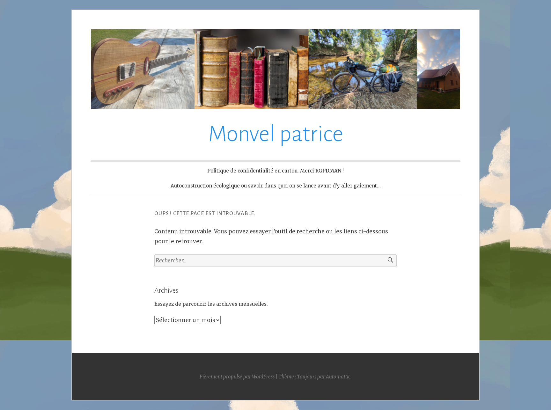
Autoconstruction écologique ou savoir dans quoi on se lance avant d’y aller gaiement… (276, 186)
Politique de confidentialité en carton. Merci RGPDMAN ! (275, 171)
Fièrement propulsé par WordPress (237, 377)
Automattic (338, 377)
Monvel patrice (275, 134)
